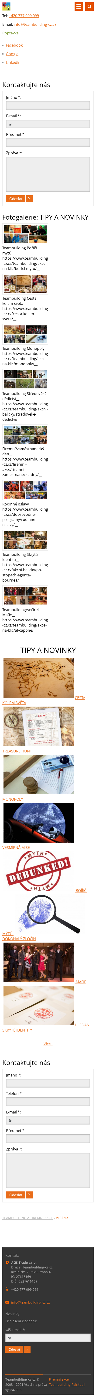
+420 (24, 15)
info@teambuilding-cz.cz (35, 24)
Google (12, 53)
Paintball (78, 1384)
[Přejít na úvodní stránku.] (6, 9)
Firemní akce (59, 1379)
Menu (79, 6)
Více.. (48, 1044)
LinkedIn (13, 62)
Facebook (14, 45)
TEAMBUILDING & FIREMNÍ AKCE (27, 1218)
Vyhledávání (89, 6)
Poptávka (10, 33)
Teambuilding (60, 1384)
